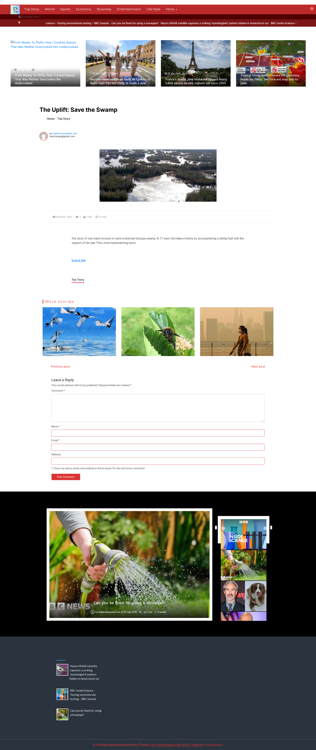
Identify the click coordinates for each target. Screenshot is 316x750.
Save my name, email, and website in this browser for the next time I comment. (99, 468)
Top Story (31, 9)
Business (104, 9)
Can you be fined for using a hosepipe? (103, 23)
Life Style (153, 9)
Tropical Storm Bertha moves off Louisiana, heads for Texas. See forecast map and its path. (270, 79)
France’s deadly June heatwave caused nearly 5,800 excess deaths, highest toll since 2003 (196, 81)
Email (55, 440)
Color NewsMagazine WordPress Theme (174, 744)
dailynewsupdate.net (65, 133)
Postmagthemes (213, 744)
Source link (79, 260)
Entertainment (129, 9)
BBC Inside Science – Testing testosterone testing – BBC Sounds (83, 694)
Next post (258, 366)
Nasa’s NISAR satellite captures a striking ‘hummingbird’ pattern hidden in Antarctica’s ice (183, 23)
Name (55, 426)
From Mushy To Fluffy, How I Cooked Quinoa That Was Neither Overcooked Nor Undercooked (45, 79)
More (170, 9)
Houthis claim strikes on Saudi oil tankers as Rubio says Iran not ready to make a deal (120, 81)
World (49, 9)
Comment (58, 390)
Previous (215, 527)
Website (56, 454)
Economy (83, 9)
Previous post (60, 366)
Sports (65, 9)
